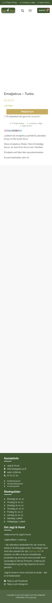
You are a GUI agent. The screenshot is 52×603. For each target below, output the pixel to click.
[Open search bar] (21, 10)
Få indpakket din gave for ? (23, 116)
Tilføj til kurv (27, 111)
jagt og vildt (35, 551)
